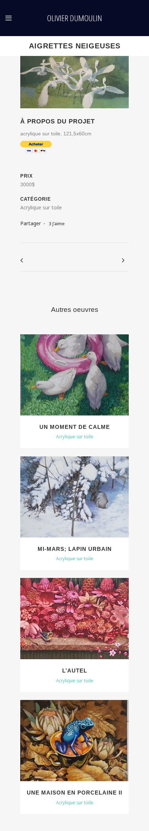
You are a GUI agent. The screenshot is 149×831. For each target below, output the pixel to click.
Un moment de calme (74, 427)
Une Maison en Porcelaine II (74, 792)
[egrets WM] (74, 112)
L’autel (74, 670)
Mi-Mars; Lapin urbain (75, 549)
